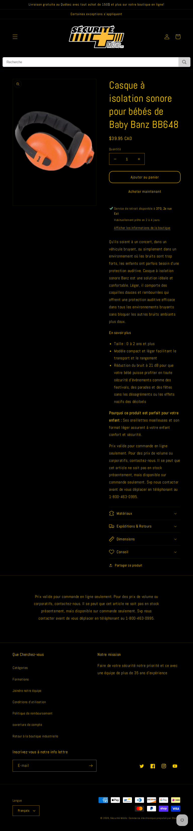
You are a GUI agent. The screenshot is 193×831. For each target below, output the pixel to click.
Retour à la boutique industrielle (35, 736)
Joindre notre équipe (27, 690)
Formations (21, 679)
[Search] (184, 62)
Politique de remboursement (33, 713)
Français (23, 810)
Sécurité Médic (119, 818)
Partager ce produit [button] (128, 565)
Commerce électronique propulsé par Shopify (154, 818)
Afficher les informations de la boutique (142, 227)
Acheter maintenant (144, 191)
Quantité (115, 149)
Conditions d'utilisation (29, 702)
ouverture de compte (27, 724)
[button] (15, 36)
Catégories (20, 667)
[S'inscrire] (90, 766)
